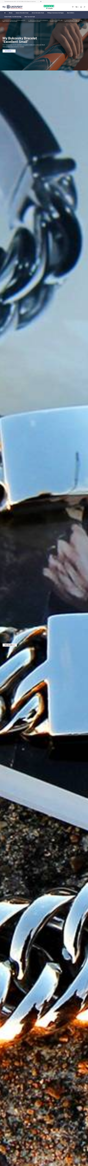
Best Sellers (70, 12)
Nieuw (10, 12)
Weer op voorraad (30, 16)
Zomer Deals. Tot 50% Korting (12, 16)
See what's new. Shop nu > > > (13, 645)
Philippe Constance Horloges (55, 12)
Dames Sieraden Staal (22, 12)
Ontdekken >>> (9, 51)
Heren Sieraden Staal (38, 12)
